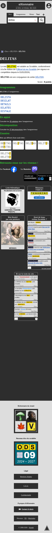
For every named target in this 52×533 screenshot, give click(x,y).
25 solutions (14, 121)
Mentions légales (26, 477)
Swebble (30, 234)
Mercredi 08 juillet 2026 (35, 263)
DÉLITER (13, 51)
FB (25, 518)
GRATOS (29, 302)
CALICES (31, 236)
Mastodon (31, 518)
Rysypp (30, 227)
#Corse (23, 309)
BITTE (28, 282)
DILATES (6, 107)
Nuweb (31, 528)
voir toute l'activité (46, 268)
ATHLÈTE (27, 290)
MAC (28, 295)
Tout (45, 231)
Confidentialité (26, 495)
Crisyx (30, 254)
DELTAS (18, 143)
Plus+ (48, 231)
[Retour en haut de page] (47, 528)
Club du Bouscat (33, 261)
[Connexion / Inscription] (48, 5)
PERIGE (30, 242)
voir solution (39, 197)
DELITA (6, 153)
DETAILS (6, 104)
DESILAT (6, 100)
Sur (5, 169)
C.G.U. (26, 486)
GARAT (38, 222)
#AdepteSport (27, 288)
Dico (6, 51)
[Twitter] (42, 179)
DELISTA (6, 97)
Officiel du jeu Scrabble (27, 69)
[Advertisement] (26, 36)
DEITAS (6, 143)
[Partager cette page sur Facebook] (39, 179)
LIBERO (22, 314)
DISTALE (6, 111)
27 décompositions (16, 129)
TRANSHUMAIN (24, 277)
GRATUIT (21, 304)
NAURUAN (36, 256)
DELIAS (31, 143)
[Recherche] (41, 20)
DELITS (43, 143)
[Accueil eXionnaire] (2, 51)
